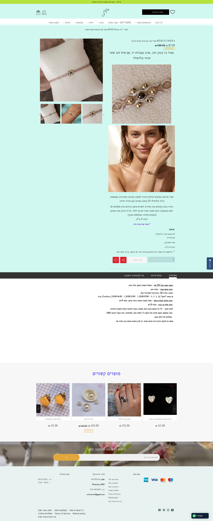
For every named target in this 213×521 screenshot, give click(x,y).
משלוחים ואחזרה (113, 490)
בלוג (101, 22)
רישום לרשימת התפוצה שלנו (106, 449)
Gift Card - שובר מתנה (119, 22)
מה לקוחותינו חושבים (134, 275)
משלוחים (173, 275)
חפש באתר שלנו (113, 479)
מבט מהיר (53, 400)
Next (103, 114)
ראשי (126, 29)
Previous (39, 114)
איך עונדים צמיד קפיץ (115, 501)
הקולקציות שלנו (113, 483)
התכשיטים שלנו (144, 22)
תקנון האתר (54, 22)
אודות (67, 22)
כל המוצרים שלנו (113, 487)
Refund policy (113, 497)
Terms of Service (114, 494)
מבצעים (79, 22)
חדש (91, 22)
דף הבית (159, 22)
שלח (66, 457)
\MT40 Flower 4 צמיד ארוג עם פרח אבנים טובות (103, 29)
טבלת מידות (156, 275)
